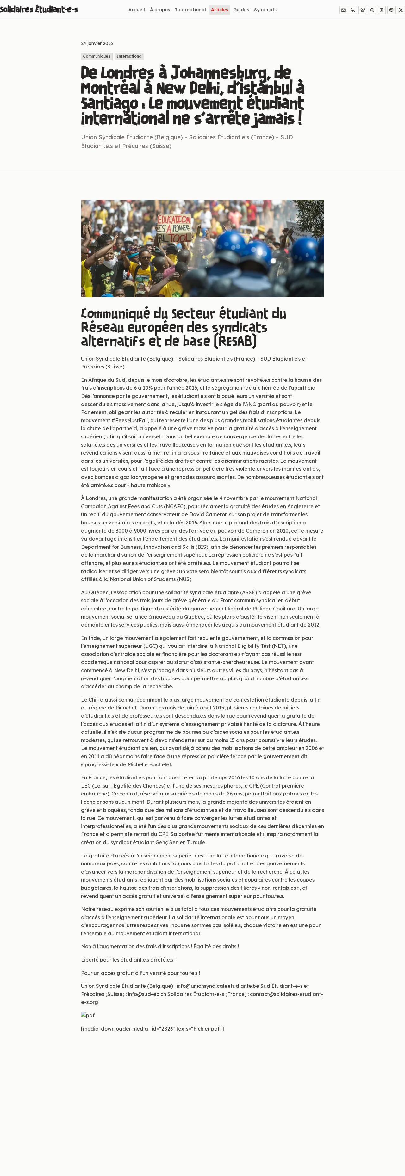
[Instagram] (382, 10)
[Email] (343, 10)
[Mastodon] (391, 10)
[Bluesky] (362, 10)
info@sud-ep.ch (147, 994)
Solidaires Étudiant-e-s (39, 9)
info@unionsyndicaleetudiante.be (218, 986)
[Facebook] (372, 10)
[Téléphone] (353, 10)
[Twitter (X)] (401, 10)
